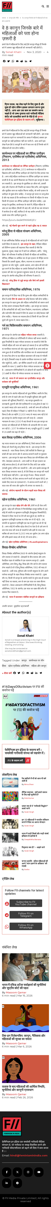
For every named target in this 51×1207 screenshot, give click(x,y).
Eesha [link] (26, 869)
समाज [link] (4, 18)
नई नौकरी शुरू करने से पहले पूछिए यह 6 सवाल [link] (29, 225)
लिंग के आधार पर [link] (18, 299)
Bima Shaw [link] (29, 784)
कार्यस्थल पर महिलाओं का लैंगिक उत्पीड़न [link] (18, 166)
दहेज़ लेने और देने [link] (23, 505)
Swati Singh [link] (29, 812)
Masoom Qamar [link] (16, 992)
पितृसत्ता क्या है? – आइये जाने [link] (34, 847)
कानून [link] (24, 660)
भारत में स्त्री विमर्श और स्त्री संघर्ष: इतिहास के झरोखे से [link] (35, 834)
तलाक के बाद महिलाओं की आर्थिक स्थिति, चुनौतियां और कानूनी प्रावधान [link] (23, 1088)
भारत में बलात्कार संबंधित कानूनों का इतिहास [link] (26, 597)
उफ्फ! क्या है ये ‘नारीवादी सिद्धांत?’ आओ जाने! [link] (35, 807)
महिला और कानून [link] (38, 665)
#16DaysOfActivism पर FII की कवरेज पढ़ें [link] (23, 688)
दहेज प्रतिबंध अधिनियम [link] (18, 665)
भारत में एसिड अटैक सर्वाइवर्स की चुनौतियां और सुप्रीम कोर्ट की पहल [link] (24, 986)
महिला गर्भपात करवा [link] (29, 335)
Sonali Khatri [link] (13, 52)
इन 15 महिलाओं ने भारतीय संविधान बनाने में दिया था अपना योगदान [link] (35, 820)
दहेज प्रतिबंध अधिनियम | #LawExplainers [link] (28, 542)
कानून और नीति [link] (14, 18)
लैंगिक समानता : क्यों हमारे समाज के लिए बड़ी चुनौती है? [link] (34, 793)
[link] (47, 365)
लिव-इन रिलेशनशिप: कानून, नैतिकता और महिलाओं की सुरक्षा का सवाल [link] (23, 1037)
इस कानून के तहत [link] (28, 244)
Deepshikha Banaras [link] (32, 839)
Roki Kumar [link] (29, 798)
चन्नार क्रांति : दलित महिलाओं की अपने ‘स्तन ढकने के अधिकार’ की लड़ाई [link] (35, 863)
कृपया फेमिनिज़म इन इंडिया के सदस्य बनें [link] (24, 118)
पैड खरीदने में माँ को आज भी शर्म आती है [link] (34, 779)
